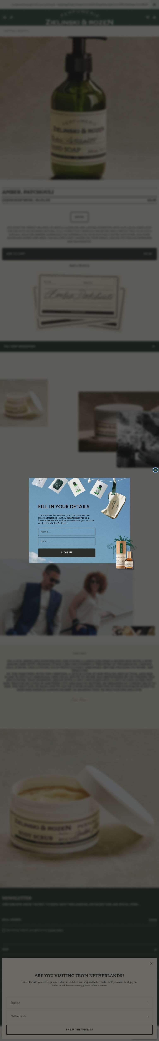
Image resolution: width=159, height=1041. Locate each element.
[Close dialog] (155, 470)
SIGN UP (66, 553)
